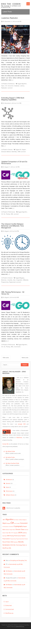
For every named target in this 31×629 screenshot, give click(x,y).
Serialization (6, 545)
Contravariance (5, 526)
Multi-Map (14, 151)
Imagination (19, 280)
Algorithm (24, 83)
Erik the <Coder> (11, 4)
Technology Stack (20, 545)
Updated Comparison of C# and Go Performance (14, 162)
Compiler (18, 523)
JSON (20, 532)
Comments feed (9, 609)
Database (16, 86)
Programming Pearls (20, 538)
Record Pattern (6, 542)
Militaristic (25, 280)
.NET (3, 519)
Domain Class (20, 529)
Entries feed (8, 605)
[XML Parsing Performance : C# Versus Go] (15, 306)
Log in (7, 601)
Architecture (11, 83)
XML (12, 214)
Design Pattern (12, 529)
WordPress (5, 548)
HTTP (12, 532)
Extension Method (6, 151)
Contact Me (5, 444)
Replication (4, 88)
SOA (11, 545)
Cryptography (18, 526)
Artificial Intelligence (23, 519)
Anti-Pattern (16, 519)
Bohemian (4, 280)
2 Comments (17, 346)
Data (3, 529)
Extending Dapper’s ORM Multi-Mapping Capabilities (13, 99)
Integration (15, 532)
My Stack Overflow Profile (12, 463)
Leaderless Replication (9, 18)
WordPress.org (9, 613)
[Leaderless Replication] (15, 40)
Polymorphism (6, 539)
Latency (22, 86)
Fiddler (7, 532)
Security (21, 542)
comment (10, 88)
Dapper (24, 149)
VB (26, 545)
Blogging (22, 278)
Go (4, 214)
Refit (12, 542)
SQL (14, 545)
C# (6, 86)
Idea (14, 280)
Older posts (6, 357)
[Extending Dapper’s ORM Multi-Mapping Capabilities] (7, 113)
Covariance (11, 526)
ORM (19, 151)
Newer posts (25, 357)
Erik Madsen (9, 571)
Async (2, 86)
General (10, 149)
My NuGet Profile (10, 457)
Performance (11, 212)
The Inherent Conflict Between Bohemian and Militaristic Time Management (12, 226)
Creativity (9, 280)
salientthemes (20, 626)
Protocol (26, 538)
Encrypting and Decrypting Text (18, 560)
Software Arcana (10, 495)
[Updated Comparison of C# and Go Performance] (15, 175)
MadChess (19, 437)
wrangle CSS (21, 424)
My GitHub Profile (10, 451)
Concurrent (10, 86)
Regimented (12, 282)
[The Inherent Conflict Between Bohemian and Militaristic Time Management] (15, 243)
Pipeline (23, 535)
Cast (15, 523)
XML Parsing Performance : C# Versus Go (12, 293)
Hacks (7, 487)
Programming (4, 282)
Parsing (8, 214)
